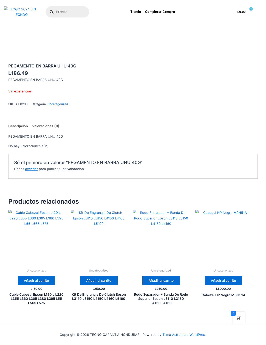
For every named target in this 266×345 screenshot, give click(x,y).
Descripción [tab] (18, 126)
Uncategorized (57, 104)
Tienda (135, 12)
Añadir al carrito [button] (36, 280)
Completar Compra (160, 12)
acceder (31, 169)
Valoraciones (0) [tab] (45, 126)
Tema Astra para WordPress (184, 335)
